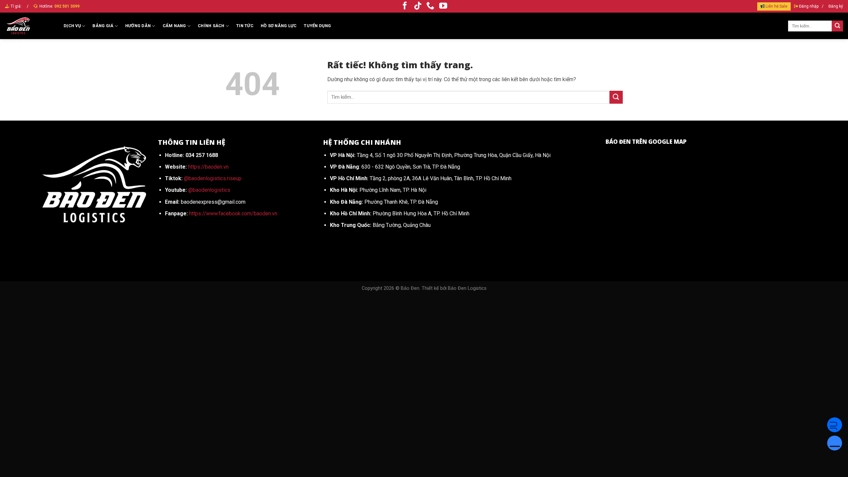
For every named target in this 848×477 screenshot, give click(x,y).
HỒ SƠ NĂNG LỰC (279, 25)
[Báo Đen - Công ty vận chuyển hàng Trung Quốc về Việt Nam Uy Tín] (29, 26)
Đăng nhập (809, 6)
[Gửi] (837, 26)
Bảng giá (102, 25)
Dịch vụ (72, 25)
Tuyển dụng (317, 25)
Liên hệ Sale (776, 6)
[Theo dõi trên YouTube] (443, 6)
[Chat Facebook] (834, 424)
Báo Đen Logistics (467, 288)
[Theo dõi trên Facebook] (405, 6)
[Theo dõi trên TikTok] (418, 6)
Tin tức (244, 25)
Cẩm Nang (174, 25)
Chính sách (211, 25)
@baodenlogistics (209, 190)
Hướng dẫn (138, 25)
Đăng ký (835, 6)
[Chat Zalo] (834, 443)
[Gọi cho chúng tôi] (430, 6)
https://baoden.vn (208, 167)
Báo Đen (410, 288)
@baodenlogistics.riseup (212, 178)
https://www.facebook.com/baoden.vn (233, 213)
